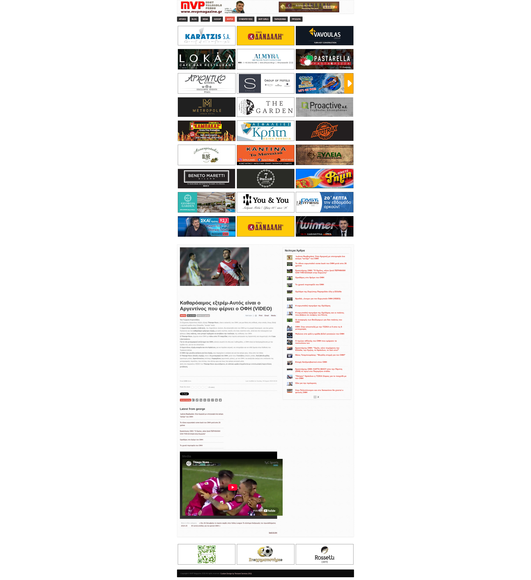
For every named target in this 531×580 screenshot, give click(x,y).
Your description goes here (223, 8)
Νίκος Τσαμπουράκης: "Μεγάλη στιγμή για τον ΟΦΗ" (320, 355)
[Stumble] (204, 400)
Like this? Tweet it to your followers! (220, 400)
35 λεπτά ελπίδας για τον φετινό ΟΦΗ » (205, 526)
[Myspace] (216, 400)
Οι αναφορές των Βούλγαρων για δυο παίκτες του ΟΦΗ (318, 321)
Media (273, 316)
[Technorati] (208, 400)
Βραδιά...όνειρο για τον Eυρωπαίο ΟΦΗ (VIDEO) (317, 298)
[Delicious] (197, 400)
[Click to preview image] (214, 271)
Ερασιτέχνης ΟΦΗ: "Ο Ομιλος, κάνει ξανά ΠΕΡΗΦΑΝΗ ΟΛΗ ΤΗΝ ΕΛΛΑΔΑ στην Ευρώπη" (320, 271)
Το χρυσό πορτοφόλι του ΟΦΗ (191, 445)
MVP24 (183, 315)
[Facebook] (193, 400)
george (207, 315)
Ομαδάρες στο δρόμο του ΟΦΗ (191, 440)
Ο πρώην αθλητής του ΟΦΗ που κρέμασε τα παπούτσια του (316, 342)
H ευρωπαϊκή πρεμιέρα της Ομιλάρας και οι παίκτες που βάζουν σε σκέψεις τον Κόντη (319, 314)
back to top (273, 533)
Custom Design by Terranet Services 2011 (236, 573)
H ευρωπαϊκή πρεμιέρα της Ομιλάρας (312, 305)
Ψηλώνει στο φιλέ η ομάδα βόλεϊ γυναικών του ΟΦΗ (319, 334)
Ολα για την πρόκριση (305, 383)
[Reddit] (212, 400)
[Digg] (201, 400)
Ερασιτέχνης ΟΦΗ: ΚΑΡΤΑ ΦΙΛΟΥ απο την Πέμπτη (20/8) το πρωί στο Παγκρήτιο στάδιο (318, 370)
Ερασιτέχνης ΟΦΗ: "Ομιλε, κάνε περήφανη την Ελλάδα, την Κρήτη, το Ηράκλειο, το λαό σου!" (317, 349)
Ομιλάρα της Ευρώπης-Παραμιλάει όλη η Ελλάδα (318, 291)
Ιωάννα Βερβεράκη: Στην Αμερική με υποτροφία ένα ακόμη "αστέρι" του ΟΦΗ (320, 257)
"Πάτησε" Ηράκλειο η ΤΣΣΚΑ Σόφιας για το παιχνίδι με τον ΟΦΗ (320, 377)
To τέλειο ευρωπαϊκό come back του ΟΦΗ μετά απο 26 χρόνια (321, 264)
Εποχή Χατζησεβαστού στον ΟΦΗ (311, 362)
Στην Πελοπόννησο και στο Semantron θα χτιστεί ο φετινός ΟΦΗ (319, 391)
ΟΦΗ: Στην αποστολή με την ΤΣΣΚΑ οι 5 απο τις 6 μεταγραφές (318, 328)
